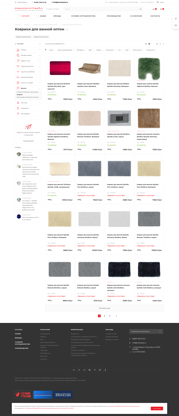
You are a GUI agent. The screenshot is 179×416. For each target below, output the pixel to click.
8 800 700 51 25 (138, 339)
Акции (18, 334)
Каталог (18, 329)
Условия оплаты (111, 334)
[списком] (160, 43)
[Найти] (140, 9)
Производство (21, 348)
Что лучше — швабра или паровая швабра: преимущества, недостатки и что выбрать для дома (29, 205)
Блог (42, 339)
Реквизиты (75, 334)
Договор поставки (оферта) (80, 339)
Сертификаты (45, 353)
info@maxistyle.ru (60, 2)
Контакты (43, 359)
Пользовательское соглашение (82, 342)
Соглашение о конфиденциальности (84, 336)
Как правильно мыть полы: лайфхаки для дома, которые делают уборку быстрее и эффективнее (30, 188)
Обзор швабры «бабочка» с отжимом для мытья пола (29, 157)
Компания (45, 329)
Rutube (100, 370)
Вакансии (43, 356)
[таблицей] (163, 43)
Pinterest (95, 370)
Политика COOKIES (78, 350)
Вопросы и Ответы (111, 339)
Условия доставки (111, 336)
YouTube (84, 370)
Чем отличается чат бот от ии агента (30, 218)
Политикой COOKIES (66, 408)
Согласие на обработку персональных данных (123, 406)
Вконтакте (73, 370)
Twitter (105, 370)
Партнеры (44, 350)
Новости (43, 336)
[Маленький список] (146, 43)
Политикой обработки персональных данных (41, 408)
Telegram (79, 370)
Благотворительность (47, 342)
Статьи (18, 147)
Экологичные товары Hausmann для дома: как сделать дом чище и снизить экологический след (31, 171)
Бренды (18, 338)
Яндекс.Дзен (89, 370)
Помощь (109, 329)
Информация (77, 329)
